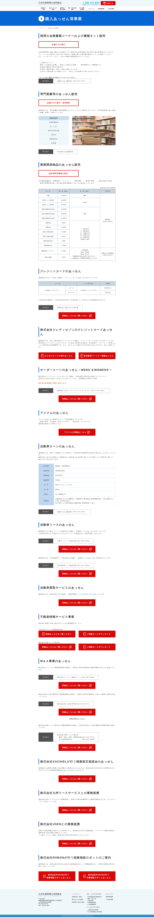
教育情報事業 (101, 8)
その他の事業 (111, 8)
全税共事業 (90, 900)
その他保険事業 (91, 904)
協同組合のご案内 (43, 8)
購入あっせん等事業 (53, 8)
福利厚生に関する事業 (62, 8)
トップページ (41, 28)
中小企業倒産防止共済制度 (94, 911)
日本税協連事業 (91, 902)
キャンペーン (91, 8)
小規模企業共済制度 (92, 910)
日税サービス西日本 (64, 81)
